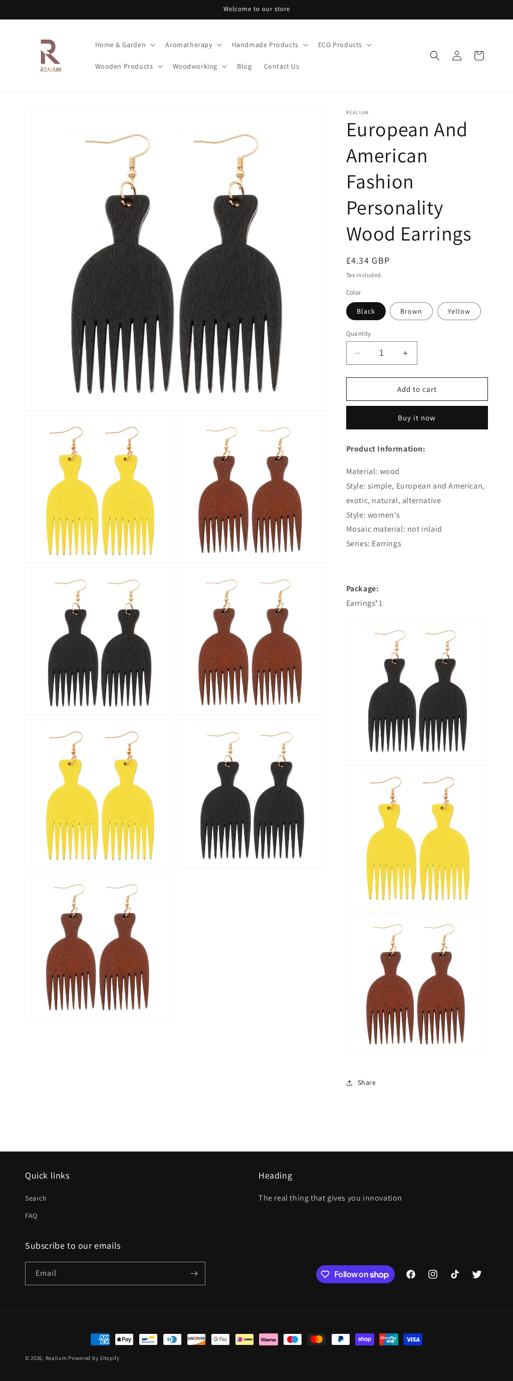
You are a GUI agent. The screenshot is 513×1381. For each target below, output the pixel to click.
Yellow (459, 311)
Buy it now (417, 417)
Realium (56, 1357)
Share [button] (367, 1082)
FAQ (31, 1215)
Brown (411, 311)
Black (366, 311)
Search (36, 1198)
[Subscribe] (194, 1273)
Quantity (358, 333)
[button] (124, 44)
